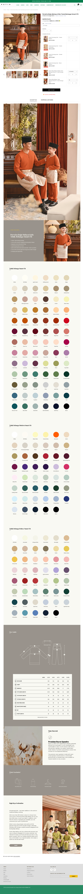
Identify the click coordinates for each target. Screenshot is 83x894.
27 (58, 706)
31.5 (58, 684)
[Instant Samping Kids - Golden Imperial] (46, 56)
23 (48, 706)
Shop (8, 9)
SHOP (15, 845)
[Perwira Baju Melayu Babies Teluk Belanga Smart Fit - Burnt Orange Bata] (46, 73)
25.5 (63, 699)
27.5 (48, 684)
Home (5, 9)
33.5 (63, 684)
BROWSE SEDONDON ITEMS (61, 15)
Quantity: (44, 28)
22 (58, 695)
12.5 (58, 681)
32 (63, 713)
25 (53, 706)
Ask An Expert (16, 856)
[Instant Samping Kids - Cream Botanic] (46, 39)
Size (46, 23)
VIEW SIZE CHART (48, 23)
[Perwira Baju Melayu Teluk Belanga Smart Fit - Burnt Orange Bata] (46, 81)
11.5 (53, 681)
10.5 (48, 681)
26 (67, 695)
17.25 (58, 692)
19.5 (48, 699)
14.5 (68, 681)
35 (67, 710)
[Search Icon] (74, 5)
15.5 (53, 688)
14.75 (48, 688)
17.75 (68, 688)
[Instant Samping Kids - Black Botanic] (46, 64)
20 (53, 695)
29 (63, 706)
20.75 (68, 692)
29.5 (53, 684)
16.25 (58, 688)
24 (63, 695)
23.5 (58, 699)
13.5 (63, 681)
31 (58, 710)
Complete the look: (46, 34)
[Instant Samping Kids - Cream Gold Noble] (46, 47)
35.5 (68, 684)
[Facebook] (51, 870)
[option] (22, 41)
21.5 (53, 699)
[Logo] (5, 4)
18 (48, 695)
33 (63, 710)
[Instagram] (55, 870)
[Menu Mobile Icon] (81, 5)
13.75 (48, 692)
